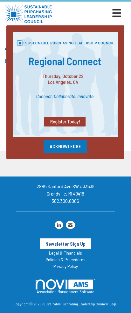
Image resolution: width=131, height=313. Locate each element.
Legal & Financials (65, 253)
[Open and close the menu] (88, 13)
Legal (113, 304)
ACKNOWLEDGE (65, 146)
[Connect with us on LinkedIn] (59, 225)
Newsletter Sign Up (65, 244)
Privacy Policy (65, 266)
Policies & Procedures (66, 259)
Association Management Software (65, 291)
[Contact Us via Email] (70, 225)
